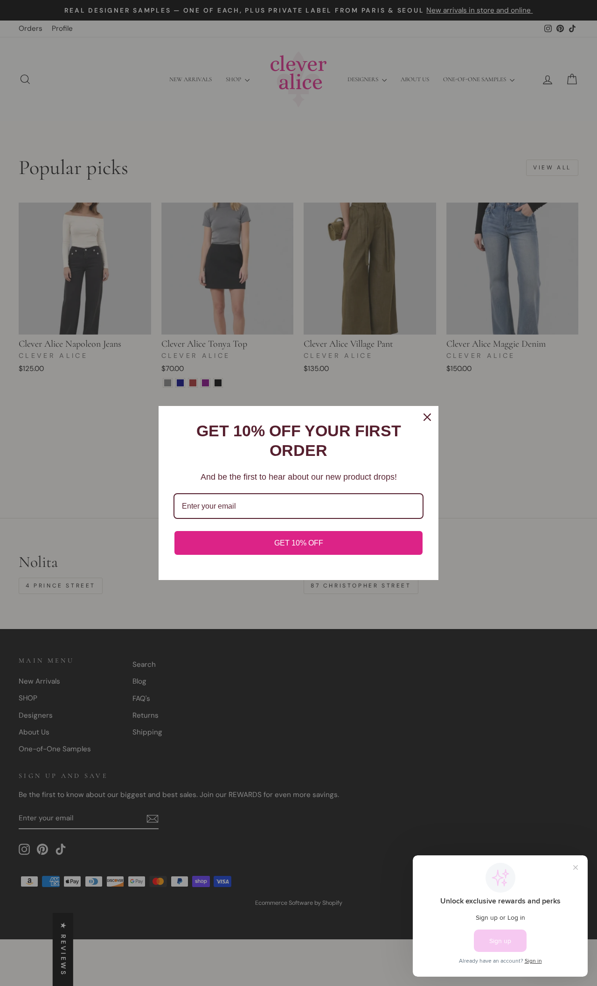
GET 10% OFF (298, 543)
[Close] (427, 417)
